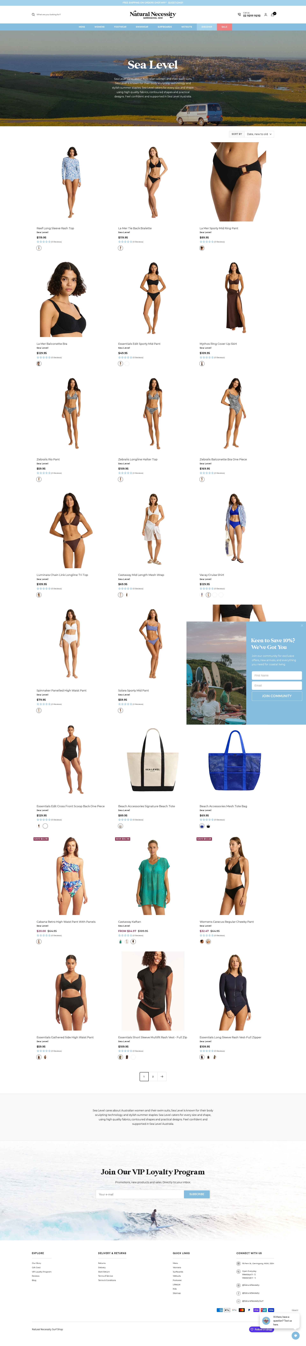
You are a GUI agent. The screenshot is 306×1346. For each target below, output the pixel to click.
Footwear (177, 1280)
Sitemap (177, 1293)
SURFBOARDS (165, 27)
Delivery (102, 1267)
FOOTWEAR (120, 27)
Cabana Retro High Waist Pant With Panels (66, 921)
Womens (177, 1267)
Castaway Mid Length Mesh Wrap (141, 575)
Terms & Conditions (107, 1280)
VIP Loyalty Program (41, 1272)
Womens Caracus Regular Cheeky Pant (227, 921)
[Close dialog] (302, 625)
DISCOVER (207, 27)
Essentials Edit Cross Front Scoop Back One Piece (71, 806)
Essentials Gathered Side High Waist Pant (65, 1037)
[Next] (161, 1076)
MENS (82, 27)
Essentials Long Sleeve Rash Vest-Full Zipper (230, 1037)
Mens (175, 1263)
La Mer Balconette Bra (52, 343)
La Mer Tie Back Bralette (135, 228)
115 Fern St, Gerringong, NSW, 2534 (258, 1263)
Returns (102, 1263)
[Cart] (272, 14)
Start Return (104, 1272)
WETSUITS (186, 27)
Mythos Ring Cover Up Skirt (218, 343)
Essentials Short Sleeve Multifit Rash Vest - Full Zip (152, 1037)
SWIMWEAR (142, 27)
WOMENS (100, 27)
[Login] (265, 14)
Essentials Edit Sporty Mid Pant (139, 343)
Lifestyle (176, 1284)
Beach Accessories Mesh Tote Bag (223, 806)
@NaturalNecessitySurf (252, 1301)
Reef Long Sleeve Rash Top (55, 228)
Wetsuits (177, 1276)
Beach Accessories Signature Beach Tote (146, 806)
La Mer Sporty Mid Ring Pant (219, 228)
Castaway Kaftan (129, 921)
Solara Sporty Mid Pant (133, 690)
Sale (224, 27)
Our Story (36, 1263)
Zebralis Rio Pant (48, 459)
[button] (71, 242)
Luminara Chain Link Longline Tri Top (62, 575)
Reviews (35, 1276)
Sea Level (42, 232)
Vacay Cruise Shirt (212, 575)
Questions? (175, 2)
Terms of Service (105, 1276)
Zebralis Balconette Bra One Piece (223, 459)
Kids (175, 1289)
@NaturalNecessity (250, 1285)
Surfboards (178, 1272)
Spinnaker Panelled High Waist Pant (62, 690)
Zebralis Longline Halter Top (137, 459)
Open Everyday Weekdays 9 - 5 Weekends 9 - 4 (249, 1274)
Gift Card (36, 1267)
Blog (34, 1280)
